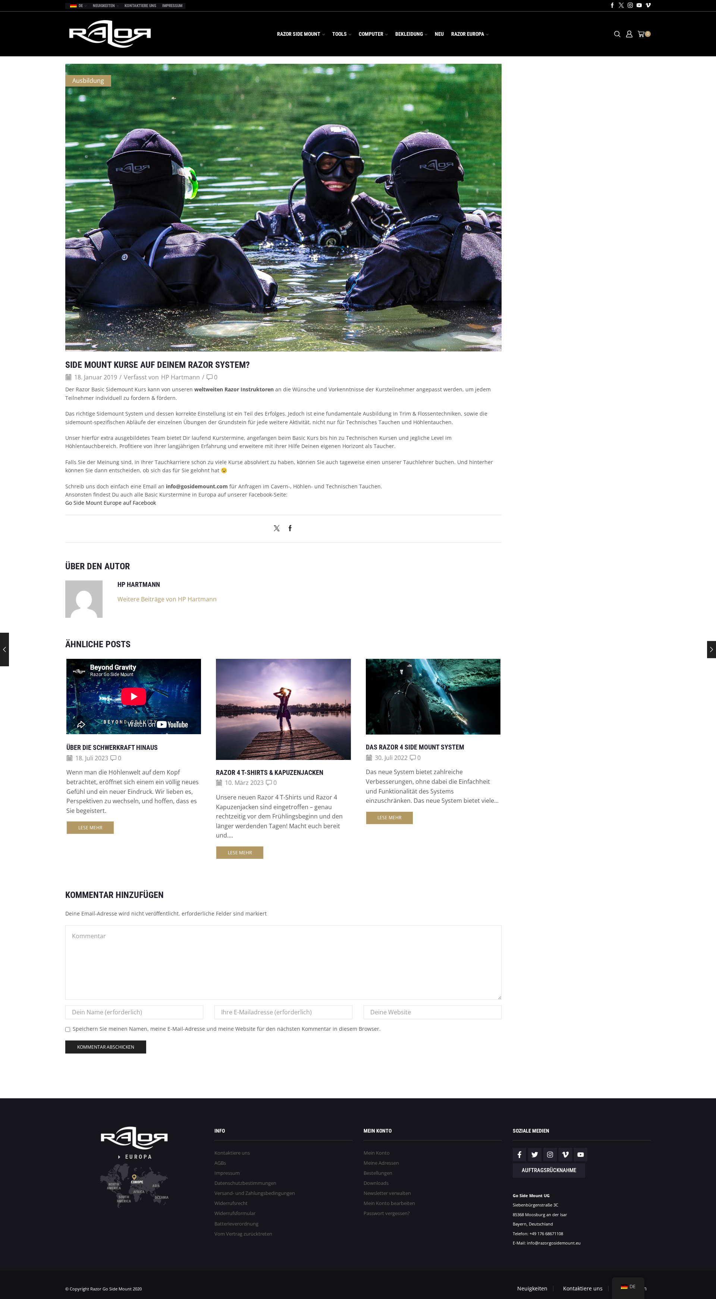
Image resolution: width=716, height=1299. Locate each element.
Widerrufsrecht (231, 1203)
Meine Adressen (381, 1163)
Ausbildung (88, 80)
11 (604, 293)
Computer (371, 34)
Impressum (172, 5)
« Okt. (520, 349)
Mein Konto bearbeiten (389, 1203)
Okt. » (538, 349)
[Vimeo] (648, 6)
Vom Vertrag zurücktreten (243, 1234)
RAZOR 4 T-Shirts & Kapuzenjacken (269, 772)
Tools (339, 34)
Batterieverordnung (236, 1224)
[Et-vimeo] (565, 1154)
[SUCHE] (644, 399)
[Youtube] (639, 6)
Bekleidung (409, 34)
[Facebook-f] (519, 1154)
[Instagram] (630, 6)
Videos (520, 122)
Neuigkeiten (104, 5)
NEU (439, 34)
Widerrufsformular (234, 1213)
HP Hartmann (180, 377)
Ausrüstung (525, 86)
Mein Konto (377, 1153)
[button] (639, 150)
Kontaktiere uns (140, 5)
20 (645, 308)
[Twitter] (621, 6)
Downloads (376, 1183)
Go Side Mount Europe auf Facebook (110, 502)
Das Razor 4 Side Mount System (415, 747)
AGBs (220, 1163)
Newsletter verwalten (387, 1193)
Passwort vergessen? (387, 1213)
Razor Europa (467, 34)
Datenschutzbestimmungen (245, 1183)
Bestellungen (378, 1173)
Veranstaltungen (531, 95)
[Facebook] (612, 6)
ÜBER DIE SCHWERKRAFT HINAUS (112, 747)
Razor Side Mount (298, 34)
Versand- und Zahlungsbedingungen (254, 1193)
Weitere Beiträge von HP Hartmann (167, 599)
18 (604, 308)
